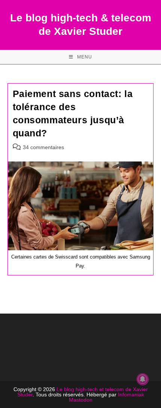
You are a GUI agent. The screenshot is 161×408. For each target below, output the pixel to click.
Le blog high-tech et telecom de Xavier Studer (82, 392)
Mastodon (80, 400)
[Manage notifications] (143, 379)
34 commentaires (43, 147)
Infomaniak (131, 395)
